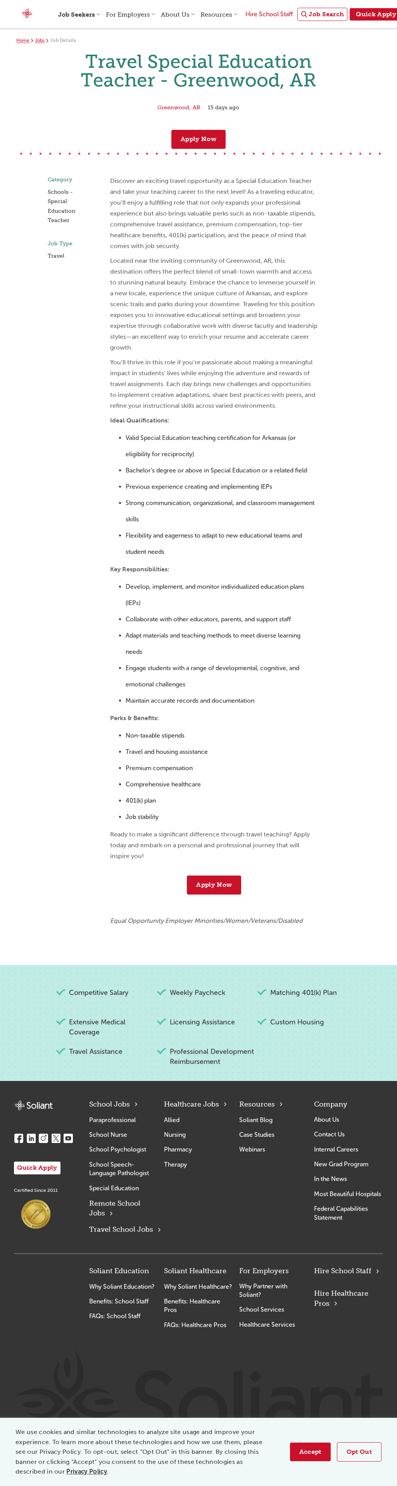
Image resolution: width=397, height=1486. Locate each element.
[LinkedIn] (31, 1138)
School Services (261, 1309)
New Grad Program (341, 1164)
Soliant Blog (256, 1120)
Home (22, 40)
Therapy (175, 1164)
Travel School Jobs (121, 1229)
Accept (310, 1451)
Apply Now (198, 139)
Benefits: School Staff (118, 1301)
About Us (326, 1119)
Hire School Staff (342, 1271)
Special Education (114, 1188)
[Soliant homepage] (33, 1106)
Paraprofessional (112, 1120)
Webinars (252, 1149)
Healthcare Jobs (191, 1104)
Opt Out (359, 1451)
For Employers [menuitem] (128, 14)
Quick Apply (37, 1167)
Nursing (175, 1134)
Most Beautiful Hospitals (347, 1194)
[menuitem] (322, 14)
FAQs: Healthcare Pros (195, 1325)
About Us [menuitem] (175, 14)
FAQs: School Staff (114, 1316)
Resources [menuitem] (216, 14)
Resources (257, 1104)
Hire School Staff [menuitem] (269, 14)
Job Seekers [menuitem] (76, 14)
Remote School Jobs (114, 1208)
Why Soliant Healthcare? (198, 1286)
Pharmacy (178, 1149)
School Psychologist (117, 1149)
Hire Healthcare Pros (341, 1298)
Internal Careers (336, 1149)
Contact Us (329, 1134)
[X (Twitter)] (55, 1138)
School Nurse (108, 1134)
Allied (172, 1120)
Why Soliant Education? (121, 1286)
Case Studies (256, 1134)
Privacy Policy (86, 1471)
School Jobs (109, 1104)
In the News (330, 1179)
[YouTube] (68, 1138)
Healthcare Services (267, 1324)
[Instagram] (43, 1138)
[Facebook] (18, 1138)
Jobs (40, 40)
